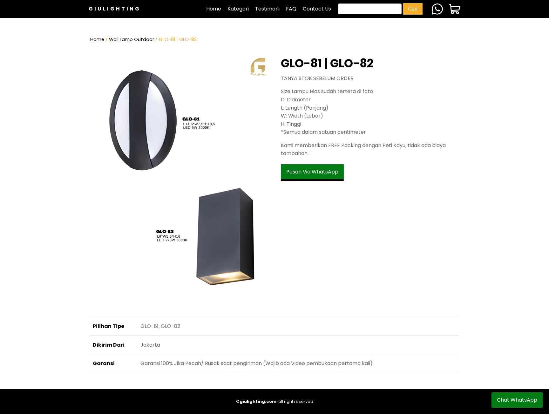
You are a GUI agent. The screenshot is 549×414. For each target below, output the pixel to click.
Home (213, 8)
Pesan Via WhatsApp (312, 171)
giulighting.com (258, 401)
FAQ (291, 8)
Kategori (238, 8)
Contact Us (317, 8)
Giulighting (115, 8)
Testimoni (267, 8)
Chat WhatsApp (517, 400)
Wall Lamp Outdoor (131, 39)
